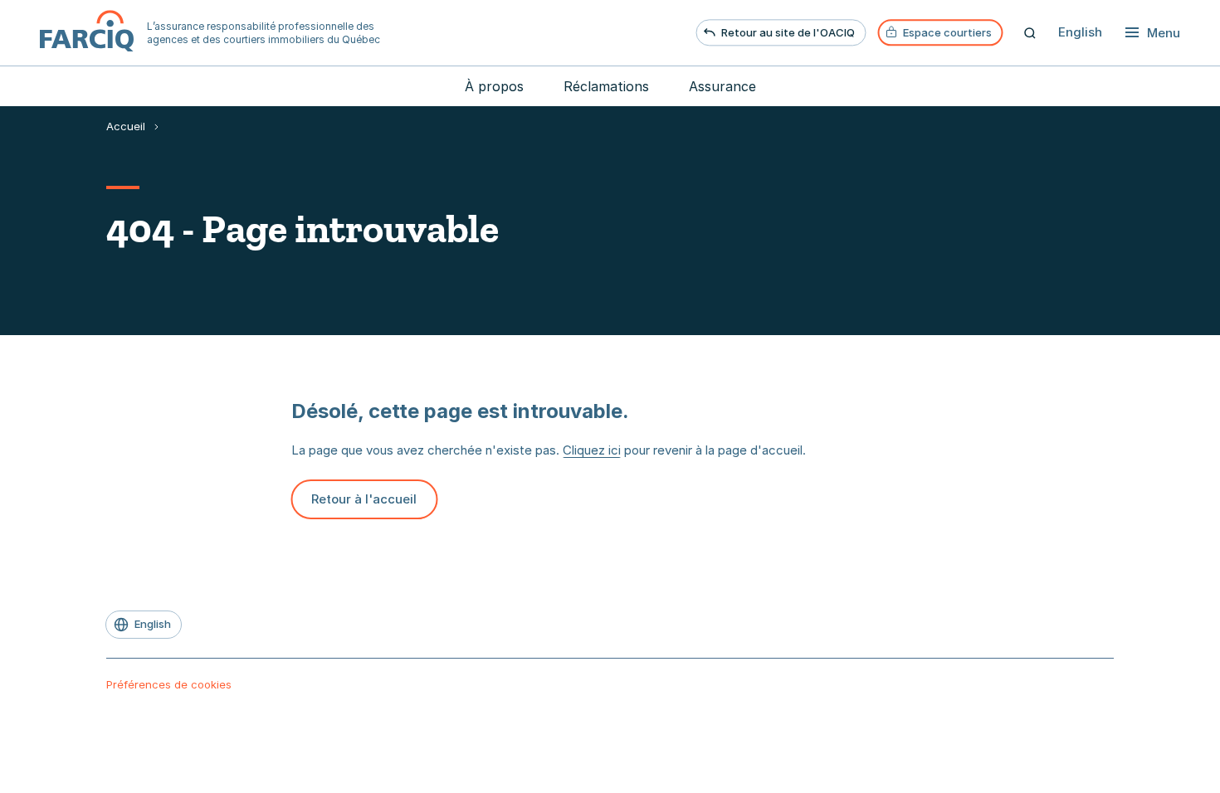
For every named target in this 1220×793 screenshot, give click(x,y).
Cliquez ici (592, 450)
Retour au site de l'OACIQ (788, 32)
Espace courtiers (947, 32)
